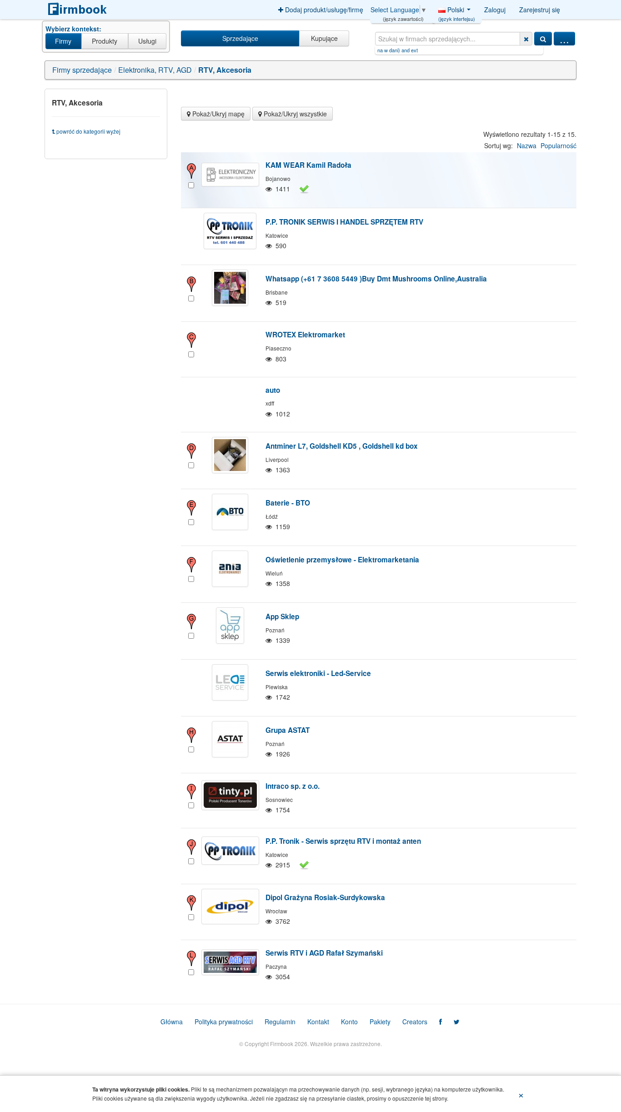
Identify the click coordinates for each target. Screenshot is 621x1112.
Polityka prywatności (224, 1021)
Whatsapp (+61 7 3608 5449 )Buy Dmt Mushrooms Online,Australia (376, 279)
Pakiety (380, 1021)
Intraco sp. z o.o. (292, 786)
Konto (349, 1021)
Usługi (147, 40)
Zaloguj (495, 9)
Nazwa (526, 145)
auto (272, 390)
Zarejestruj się (539, 9)
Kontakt (318, 1021)
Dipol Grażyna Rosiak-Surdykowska (325, 897)
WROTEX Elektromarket (305, 335)
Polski (456, 12)
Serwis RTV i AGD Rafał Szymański (324, 953)
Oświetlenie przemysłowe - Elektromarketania (342, 560)
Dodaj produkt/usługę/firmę (323, 9)
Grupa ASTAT (287, 730)
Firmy (63, 40)
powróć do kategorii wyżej (87, 131)
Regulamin (280, 1021)
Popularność (558, 145)
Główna (171, 1021)
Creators (414, 1021)
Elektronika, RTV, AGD (155, 70)
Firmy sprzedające (82, 70)
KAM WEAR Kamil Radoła (308, 165)
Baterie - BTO (287, 503)
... (564, 38)
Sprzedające (240, 38)
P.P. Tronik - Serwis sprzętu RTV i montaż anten (343, 841)
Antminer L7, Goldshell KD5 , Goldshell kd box (341, 446)
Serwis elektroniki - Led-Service (318, 673)
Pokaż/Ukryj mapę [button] (217, 113)
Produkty (104, 40)
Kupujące (324, 38)
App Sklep (282, 616)
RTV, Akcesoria (224, 70)
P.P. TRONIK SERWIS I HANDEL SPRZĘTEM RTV (344, 222)
